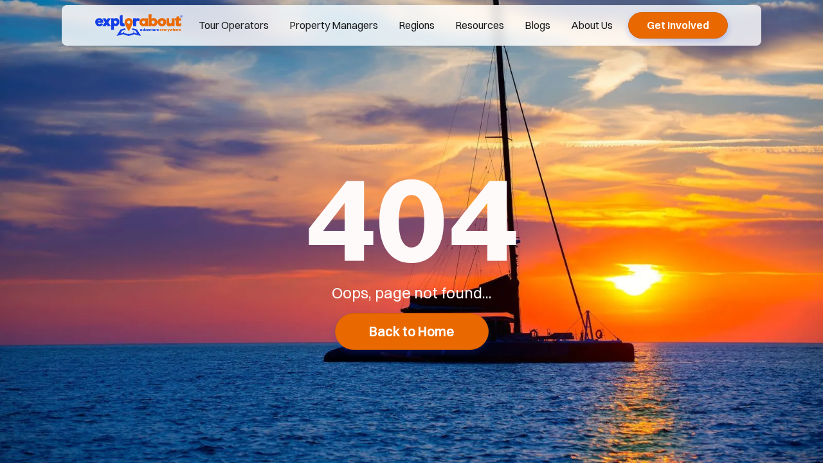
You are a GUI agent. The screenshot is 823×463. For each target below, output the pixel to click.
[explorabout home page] (139, 25)
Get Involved (678, 25)
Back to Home (412, 331)
